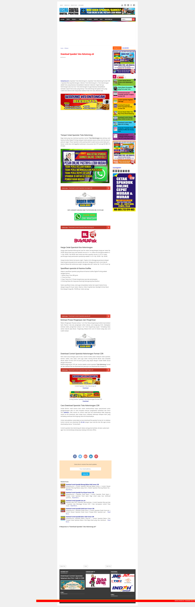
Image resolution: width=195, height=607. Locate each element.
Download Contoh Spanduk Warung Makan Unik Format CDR (82, 484)
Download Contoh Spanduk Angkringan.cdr (81, 370)
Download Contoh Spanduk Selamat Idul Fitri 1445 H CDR (72, 577)
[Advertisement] (97, 33)
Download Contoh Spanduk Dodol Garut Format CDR (80, 508)
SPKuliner (64, 57)
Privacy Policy (74, 5)
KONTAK (96, 19)
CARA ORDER (81, 19)
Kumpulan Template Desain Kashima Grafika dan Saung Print (126, 129)
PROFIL (68, 19)
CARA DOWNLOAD (108, 19)
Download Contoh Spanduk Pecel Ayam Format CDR (80, 492)
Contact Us (66, 5)
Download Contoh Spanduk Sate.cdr (75, 500)
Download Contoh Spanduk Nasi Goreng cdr (81, 227)
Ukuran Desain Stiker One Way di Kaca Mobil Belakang (126, 112)
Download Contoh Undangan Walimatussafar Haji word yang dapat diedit (125, 136)
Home (63, 19)
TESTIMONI (89, 19)
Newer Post (62, 566)
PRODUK (74, 19)
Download (85, 388)
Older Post (108, 566)
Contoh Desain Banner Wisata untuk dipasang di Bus (125, 82)
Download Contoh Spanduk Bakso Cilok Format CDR (80, 517)
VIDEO (101, 19)
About (61, 5)
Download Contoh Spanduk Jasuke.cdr (79, 316)
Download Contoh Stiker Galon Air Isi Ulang (125, 123)
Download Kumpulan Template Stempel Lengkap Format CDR (126, 94)
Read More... (69, 489)
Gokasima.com (65, 81)
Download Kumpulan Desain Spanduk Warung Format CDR (125, 106)
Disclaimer (81, 5)
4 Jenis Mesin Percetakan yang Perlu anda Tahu (125, 88)
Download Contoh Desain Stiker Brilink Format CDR (125, 118)
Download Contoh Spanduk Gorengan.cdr (80, 188)
